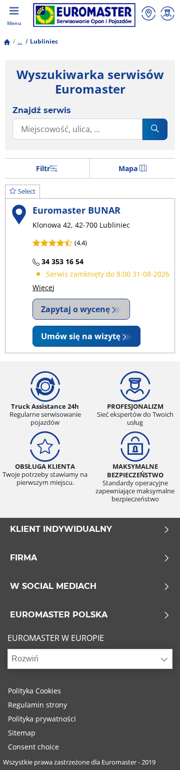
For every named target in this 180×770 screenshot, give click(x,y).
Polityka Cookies (34, 690)
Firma (23, 558)
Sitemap (22, 732)
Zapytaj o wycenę (75, 309)
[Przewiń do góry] (153, 748)
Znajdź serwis (41, 110)
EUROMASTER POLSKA (59, 615)
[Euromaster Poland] (84, 15)
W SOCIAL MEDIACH (53, 586)
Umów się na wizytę (80, 336)
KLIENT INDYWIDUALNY (61, 529)
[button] (20, 41)
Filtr (43, 168)
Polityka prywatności (42, 718)
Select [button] (27, 191)
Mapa (128, 168)
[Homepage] (7, 41)
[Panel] (167, 15)
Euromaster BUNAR (76, 210)
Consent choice (33, 746)
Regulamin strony (37, 704)
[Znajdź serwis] (148, 15)
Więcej (43, 287)
